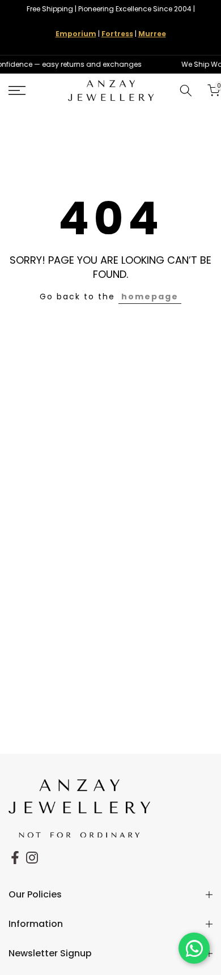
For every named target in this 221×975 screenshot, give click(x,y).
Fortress (117, 33)
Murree (152, 33)
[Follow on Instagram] (32, 857)
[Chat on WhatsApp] (194, 948)
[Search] (186, 90)
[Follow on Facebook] (15, 857)
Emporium (76, 33)
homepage (149, 296)
